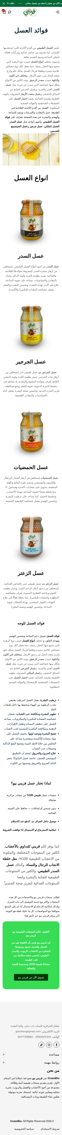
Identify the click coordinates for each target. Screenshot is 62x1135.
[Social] (56, 1045)
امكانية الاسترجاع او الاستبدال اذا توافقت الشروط (29, 829)
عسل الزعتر (31, 573)
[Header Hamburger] (57, 12)
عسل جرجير (36, 126)
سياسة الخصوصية (24, 1128)
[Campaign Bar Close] (3, 3)
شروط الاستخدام (49, 1128)
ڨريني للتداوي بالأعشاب (22, 846)
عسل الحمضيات (31, 467)
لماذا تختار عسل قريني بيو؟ (31, 783)
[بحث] (9, 12)
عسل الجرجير (31, 361)
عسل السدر (31, 256)
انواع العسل (31, 178)
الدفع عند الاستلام (20, 821)
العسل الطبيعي (51, 121)
